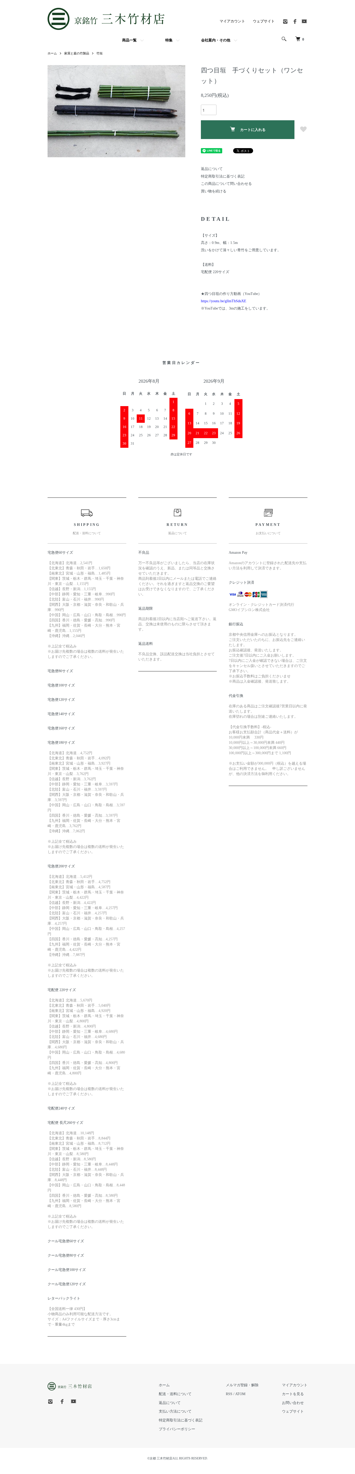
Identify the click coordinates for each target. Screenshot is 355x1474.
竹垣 (99, 53)
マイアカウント (232, 21)
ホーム (52, 53)
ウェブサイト (264, 21)
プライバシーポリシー (177, 1429)
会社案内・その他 (215, 40)
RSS (229, 1394)
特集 (169, 40)
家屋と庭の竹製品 (76, 53)
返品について (212, 169)
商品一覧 (129, 40)
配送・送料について (175, 1394)
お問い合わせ (293, 1403)
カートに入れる (253, 130)
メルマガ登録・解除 (242, 1385)
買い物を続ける (213, 191)
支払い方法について (175, 1411)
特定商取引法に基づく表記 (223, 176)
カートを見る (293, 1394)
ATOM (240, 1394)
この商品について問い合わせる (226, 184)
